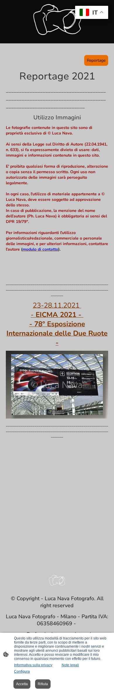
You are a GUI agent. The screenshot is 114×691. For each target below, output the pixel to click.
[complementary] (91, 13)
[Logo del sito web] (57, 19)
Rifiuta (43, 684)
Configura (22, 671)
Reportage (96, 60)
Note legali (70, 665)
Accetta (22, 684)
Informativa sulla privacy (33, 665)
